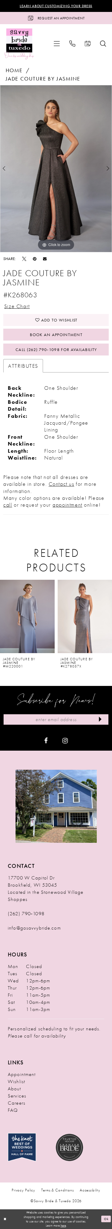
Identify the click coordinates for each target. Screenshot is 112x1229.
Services (17, 1095)
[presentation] (27, 616)
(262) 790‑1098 (26, 913)
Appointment (22, 1074)
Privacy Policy (23, 1190)
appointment (67, 504)
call (7, 504)
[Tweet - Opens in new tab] (24, 258)
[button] (57, 44)
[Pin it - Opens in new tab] (35, 258)
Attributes (23, 365)
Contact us (61, 483)
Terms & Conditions (57, 1190)
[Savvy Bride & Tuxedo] (19, 43)
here (63, 1225)
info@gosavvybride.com (34, 928)
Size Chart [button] (17, 306)
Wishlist (16, 1081)
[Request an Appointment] (87, 44)
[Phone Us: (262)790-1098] (72, 44)
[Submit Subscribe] (100, 719)
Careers (16, 1103)
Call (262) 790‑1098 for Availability (56, 349)
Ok (106, 1219)
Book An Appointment (56, 334)
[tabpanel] (56, 168)
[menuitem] (57, 44)
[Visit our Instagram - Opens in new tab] (65, 740)
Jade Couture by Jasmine (43, 78)
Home (14, 70)
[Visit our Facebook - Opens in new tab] (46, 740)
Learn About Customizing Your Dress (56, 6)
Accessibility (90, 1190)
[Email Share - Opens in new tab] (45, 258)
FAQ (13, 1110)
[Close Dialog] (5, 1219)
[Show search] (103, 44)
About (14, 1088)
